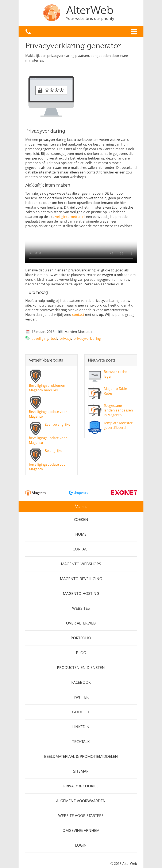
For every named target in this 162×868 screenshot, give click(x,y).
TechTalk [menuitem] (81, 741)
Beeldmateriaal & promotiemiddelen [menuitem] (81, 756)
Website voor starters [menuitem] (81, 815)
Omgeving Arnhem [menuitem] (81, 830)
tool (54, 338)
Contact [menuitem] (81, 549)
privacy (65, 338)
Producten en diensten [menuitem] (81, 667)
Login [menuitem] (81, 845)
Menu (133, 31)
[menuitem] (81, 519)
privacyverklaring (87, 338)
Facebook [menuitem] (81, 682)
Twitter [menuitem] (81, 697)
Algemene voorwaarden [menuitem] (81, 800)
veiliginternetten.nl (70, 216)
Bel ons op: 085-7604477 (28, 31)
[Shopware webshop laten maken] (78, 494)
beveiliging (39, 338)
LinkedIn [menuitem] (80, 726)
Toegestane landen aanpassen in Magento (118, 410)
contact (78, 314)
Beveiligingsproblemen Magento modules (47, 387)
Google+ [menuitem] (81, 711)
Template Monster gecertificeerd (118, 425)
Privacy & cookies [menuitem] (81, 785)
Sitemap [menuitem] (81, 771)
